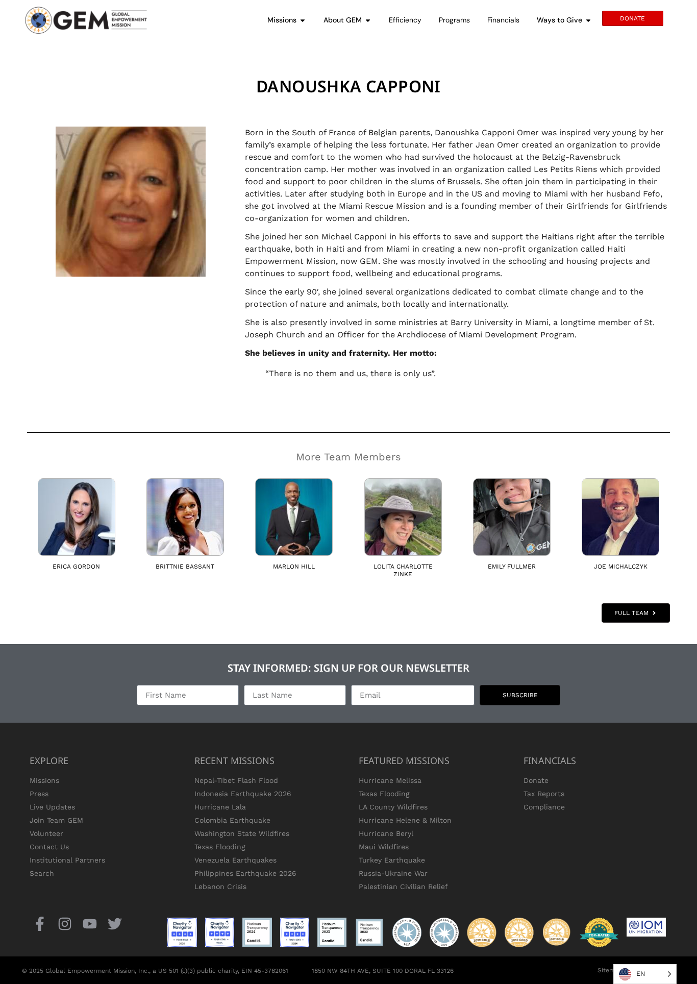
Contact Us (49, 847)
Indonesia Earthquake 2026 (242, 794)
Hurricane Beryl (386, 833)
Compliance (544, 807)
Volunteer (46, 833)
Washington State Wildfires (241, 833)
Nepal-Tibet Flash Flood (236, 780)
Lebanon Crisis (220, 886)
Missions (44, 780)
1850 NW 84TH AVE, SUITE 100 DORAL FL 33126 (383, 970)
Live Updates (52, 807)
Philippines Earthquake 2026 (245, 873)
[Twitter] (115, 923)
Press (39, 794)
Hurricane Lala (220, 807)
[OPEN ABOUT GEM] (367, 20)
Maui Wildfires (384, 847)
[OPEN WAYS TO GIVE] (588, 20)
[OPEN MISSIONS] (302, 20)
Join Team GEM (56, 820)
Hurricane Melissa (390, 780)
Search (42, 873)
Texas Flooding (219, 847)
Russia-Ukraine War (393, 873)
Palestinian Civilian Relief (403, 886)
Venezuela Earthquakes (235, 860)
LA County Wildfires (393, 807)
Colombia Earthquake (232, 820)
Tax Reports (544, 794)
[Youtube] (89, 923)
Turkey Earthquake (392, 860)
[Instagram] (64, 923)
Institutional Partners (67, 860)
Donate (536, 780)
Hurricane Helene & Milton (405, 820)
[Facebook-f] (39, 923)
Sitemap (610, 970)
